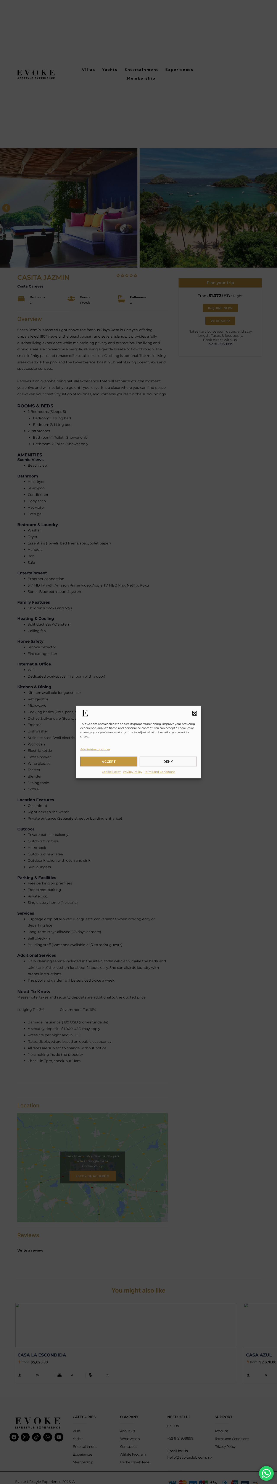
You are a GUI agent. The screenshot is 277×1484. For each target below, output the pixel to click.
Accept (109, 761)
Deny (168, 761)
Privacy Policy (132, 772)
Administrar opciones (95, 749)
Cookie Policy (111, 772)
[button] (194, 713)
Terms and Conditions (159, 772)
